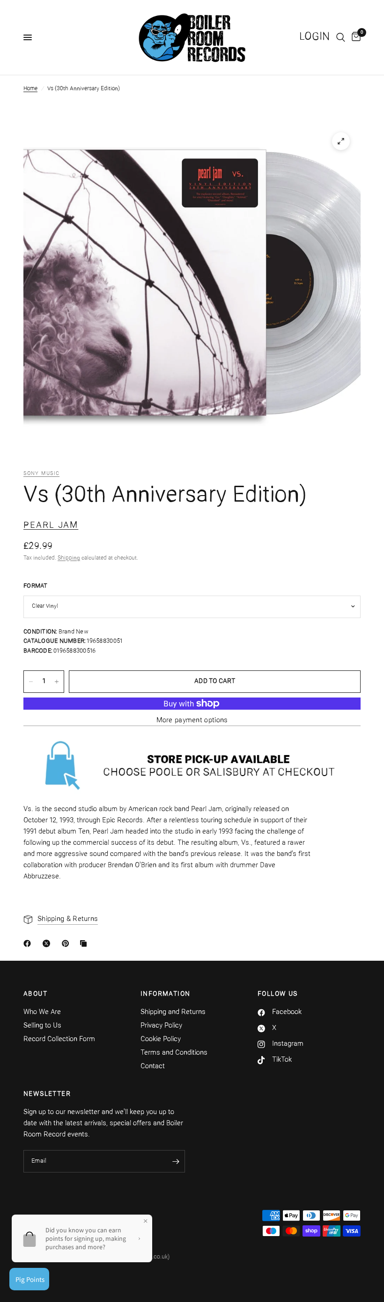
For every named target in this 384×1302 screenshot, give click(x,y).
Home (30, 89)
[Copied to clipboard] (85, 943)
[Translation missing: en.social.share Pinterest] (67, 943)
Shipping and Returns (173, 1012)
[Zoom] (341, 141)
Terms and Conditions (173, 1053)
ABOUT (35, 994)
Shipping (69, 558)
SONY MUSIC (41, 473)
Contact (152, 1066)
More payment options (192, 720)
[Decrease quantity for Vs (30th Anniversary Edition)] (31, 681)
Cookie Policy (160, 1039)
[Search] (340, 37)
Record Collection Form (59, 1039)
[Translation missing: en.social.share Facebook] (29, 943)
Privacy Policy (161, 1025)
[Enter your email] (175, 1161)
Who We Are (42, 1012)
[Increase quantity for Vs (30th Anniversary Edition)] (57, 681)
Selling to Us (42, 1025)
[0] (354, 37)
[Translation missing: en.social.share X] (48, 943)
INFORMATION (165, 994)
